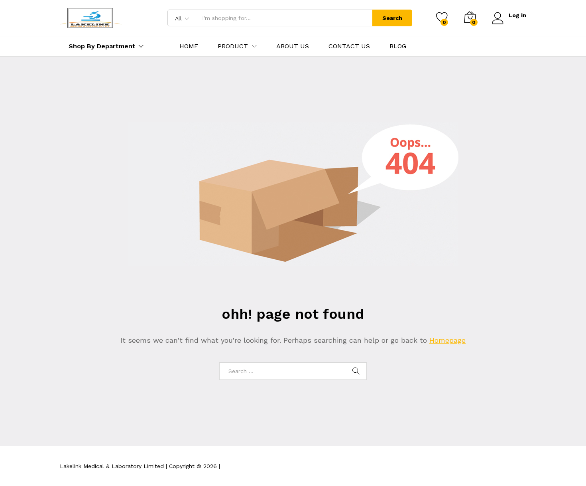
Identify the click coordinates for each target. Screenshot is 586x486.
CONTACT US (349, 46)
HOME (188, 46)
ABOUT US (292, 46)
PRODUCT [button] (233, 46)
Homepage (447, 340)
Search (392, 18)
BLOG (397, 46)
